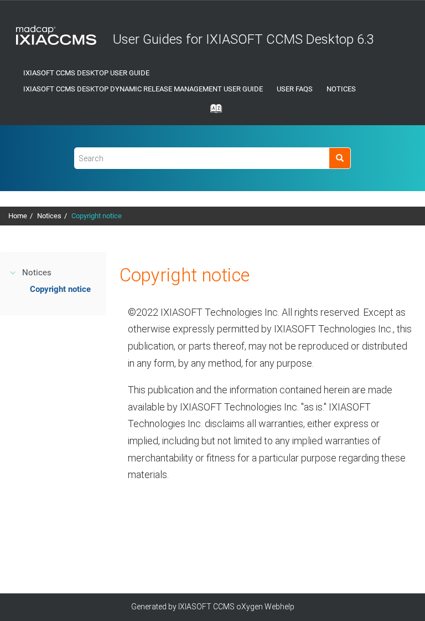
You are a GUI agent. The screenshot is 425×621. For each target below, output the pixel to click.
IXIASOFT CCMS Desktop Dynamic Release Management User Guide (143, 89)
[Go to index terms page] (212, 111)
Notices (341, 89)
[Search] (339, 158)
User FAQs (295, 89)
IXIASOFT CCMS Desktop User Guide (86, 73)
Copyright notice (96, 216)
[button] (13, 272)
